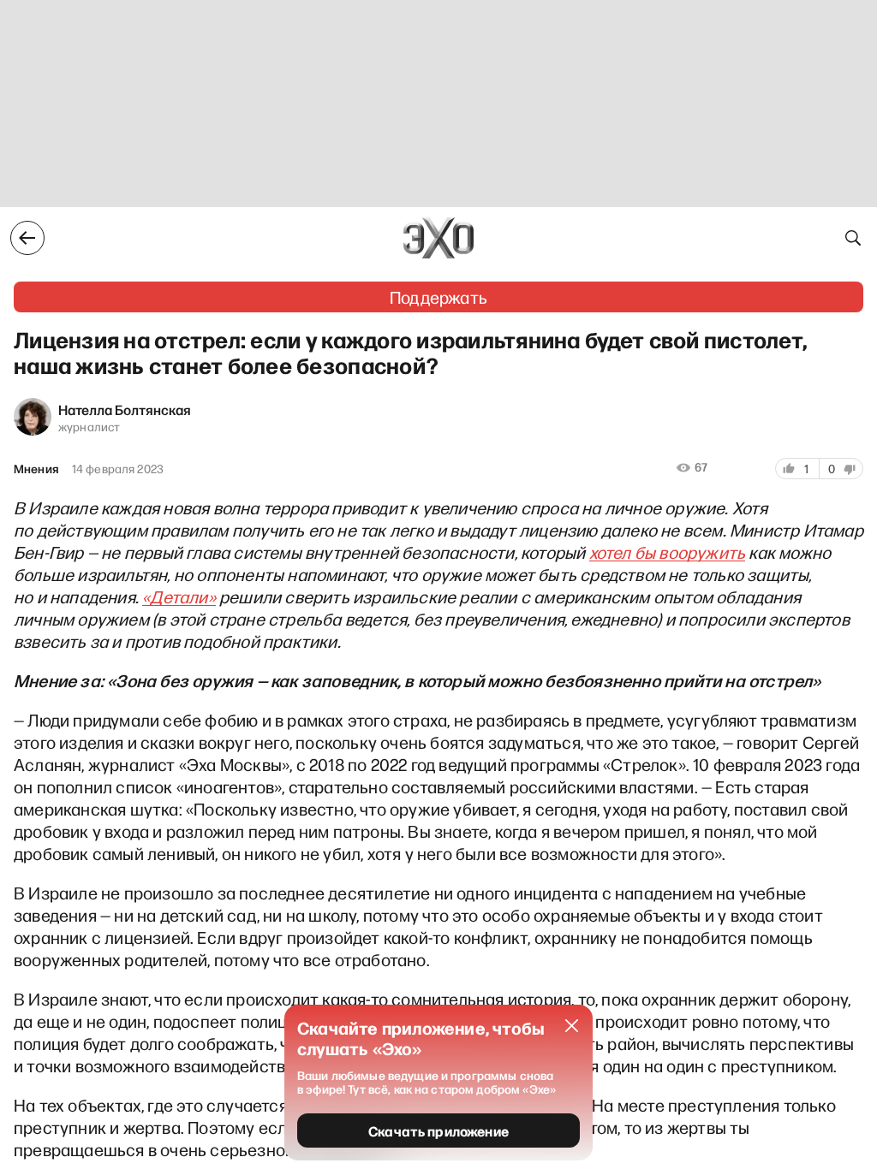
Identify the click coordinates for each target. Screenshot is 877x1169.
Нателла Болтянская (124, 409)
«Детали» (179, 596)
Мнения (36, 469)
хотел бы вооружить (667, 552)
